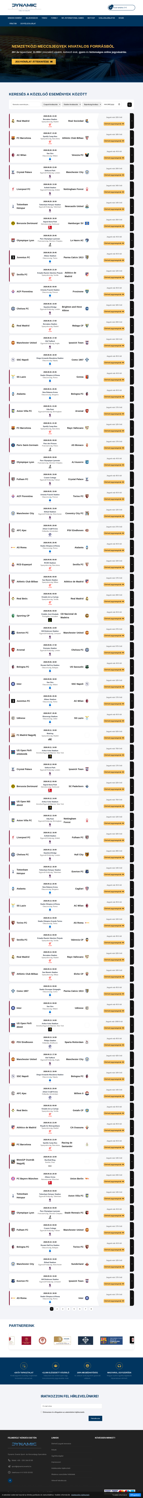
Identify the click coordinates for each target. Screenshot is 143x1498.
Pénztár (13, 23)
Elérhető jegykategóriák (113, 124)
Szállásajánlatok (107, 18)
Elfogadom (135, 1495)
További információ (119, 1495)
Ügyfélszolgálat (28, 23)
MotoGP (91, 18)
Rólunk (54, 1450)
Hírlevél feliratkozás (58, 1480)
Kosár (121, 18)
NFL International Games (73, 18)
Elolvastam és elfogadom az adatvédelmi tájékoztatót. (64, 1412)
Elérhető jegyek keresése (61, 1444)
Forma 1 (54, 18)
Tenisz (44, 18)
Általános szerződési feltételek (63, 1474)
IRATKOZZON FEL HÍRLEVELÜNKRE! (70, 1396)
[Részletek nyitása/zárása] (132, 121)
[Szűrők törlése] (129, 104)
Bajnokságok (32, 18)
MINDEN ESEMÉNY (15, 18)
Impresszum (56, 1462)
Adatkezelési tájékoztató (60, 1468)
